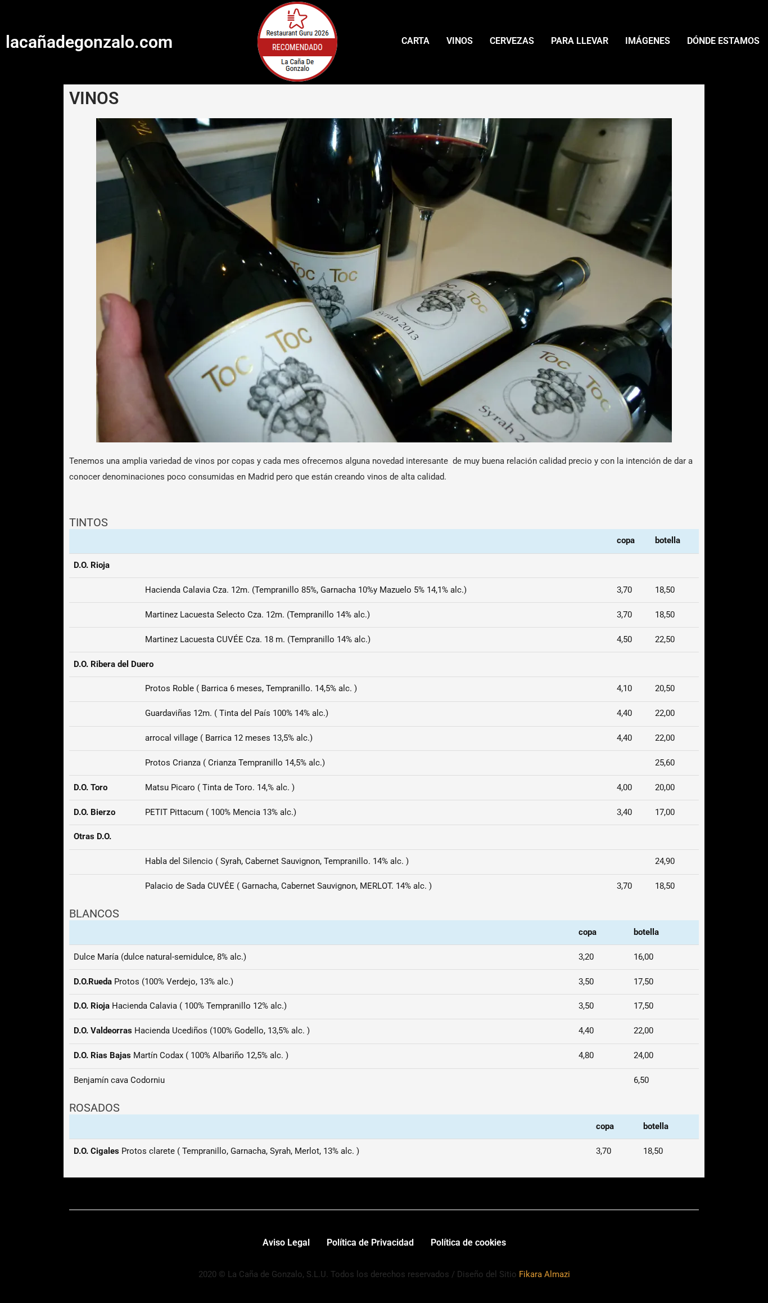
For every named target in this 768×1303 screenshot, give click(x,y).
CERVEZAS (512, 40)
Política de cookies (468, 1242)
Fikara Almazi (544, 1274)
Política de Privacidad (370, 1242)
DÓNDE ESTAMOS (723, 40)
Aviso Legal (286, 1242)
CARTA (415, 40)
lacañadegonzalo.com (89, 42)
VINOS (459, 40)
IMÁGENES (647, 40)
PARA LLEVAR (579, 40)
